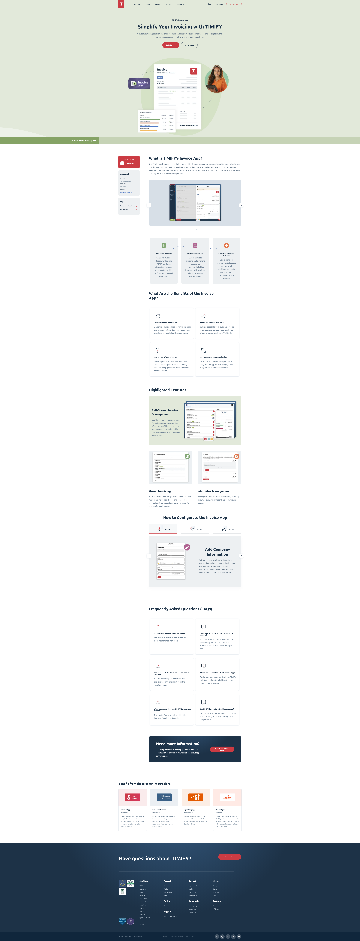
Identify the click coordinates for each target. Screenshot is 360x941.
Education (143, 905)
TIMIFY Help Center (170, 916)
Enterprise (168, 4)
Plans (166, 906)
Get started (171, 45)
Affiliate (216, 909)
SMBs (141, 886)
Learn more (189, 45)
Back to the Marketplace (85, 141)
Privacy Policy (124, 209)
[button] (196, 229)
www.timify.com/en (126, 192)
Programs (216, 906)
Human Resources (146, 902)
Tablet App (192, 909)
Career (215, 889)
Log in (191, 889)
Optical (142, 924)
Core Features (168, 886)
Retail (141, 892)
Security (166, 895)
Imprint (165, 936)
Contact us (229, 857)
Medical (142, 914)
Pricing (157, 4)
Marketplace (168, 892)
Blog (214, 895)
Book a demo (193, 895)
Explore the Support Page (222, 749)
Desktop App (193, 906)
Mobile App (192, 912)
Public (142, 908)
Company (216, 886)
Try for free (234, 4)
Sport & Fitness (145, 918)
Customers (216, 892)
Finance (142, 895)
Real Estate (143, 898)
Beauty (142, 911)
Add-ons (167, 889)
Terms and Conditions (127, 206)
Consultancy (144, 921)
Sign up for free (194, 886)
